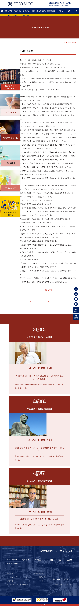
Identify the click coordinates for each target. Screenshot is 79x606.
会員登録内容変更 (38, 573)
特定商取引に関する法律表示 (17, 584)
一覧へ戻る (48, 290)
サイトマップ (12, 577)
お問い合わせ (75, 317)
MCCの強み (18, 11)
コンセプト (8, 11)
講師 (33, 11)
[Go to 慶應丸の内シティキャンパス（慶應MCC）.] (8, 15)
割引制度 (37, 559)
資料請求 (76, 310)
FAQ (27, 577)
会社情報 (10, 581)
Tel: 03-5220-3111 (62, 579)
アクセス (10, 573)
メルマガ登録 (12, 563)
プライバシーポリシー (37, 581)
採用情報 (42, 577)
